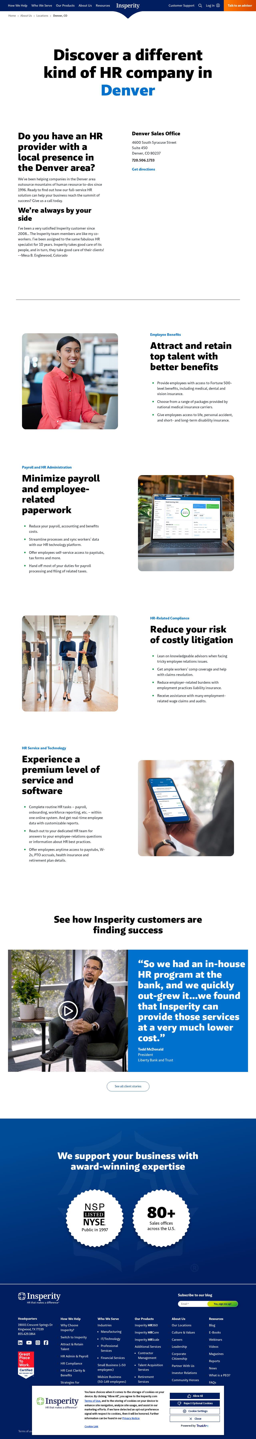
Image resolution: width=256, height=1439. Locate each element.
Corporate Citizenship (179, 1356)
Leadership (179, 1347)
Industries (105, 1325)
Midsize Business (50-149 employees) (112, 1379)
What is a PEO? (219, 1375)
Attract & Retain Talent (72, 1346)
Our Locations (181, 1325)
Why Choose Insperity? (69, 1327)
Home (12, 15)
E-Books (215, 1332)
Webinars (215, 1340)
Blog (212, 1325)
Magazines (216, 1354)
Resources (103, 5)
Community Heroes (185, 1380)
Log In (210, 5)
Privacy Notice (131, 1418)
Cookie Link (91, 1426)
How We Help (17, 5)
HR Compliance (71, 1363)
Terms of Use (92, 1401)
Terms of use (25, 1431)
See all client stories (128, 1086)
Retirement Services (146, 1379)
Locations (42, 15)
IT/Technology (110, 1339)
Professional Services (109, 1348)
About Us (85, 5)
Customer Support (181, 5)
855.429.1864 (26, 1334)
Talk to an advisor (240, 5)
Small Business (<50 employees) (112, 1367)
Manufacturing (111, 1332)
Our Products (65, 5)
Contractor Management (147, 1355)
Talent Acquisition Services (150, 1367)
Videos (213, 1347)
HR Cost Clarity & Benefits (73, 1372)
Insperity (146, 1325)
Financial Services (113, 1358)
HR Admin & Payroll (74, 1356)
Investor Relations (184, 1373)
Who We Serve (41, 5)
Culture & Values (183, 1332)
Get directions (143, 169)
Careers (177, 1340)
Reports (214, 1361)
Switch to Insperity (74, 1337)
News (213, 1368)
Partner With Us (183, 1366)
